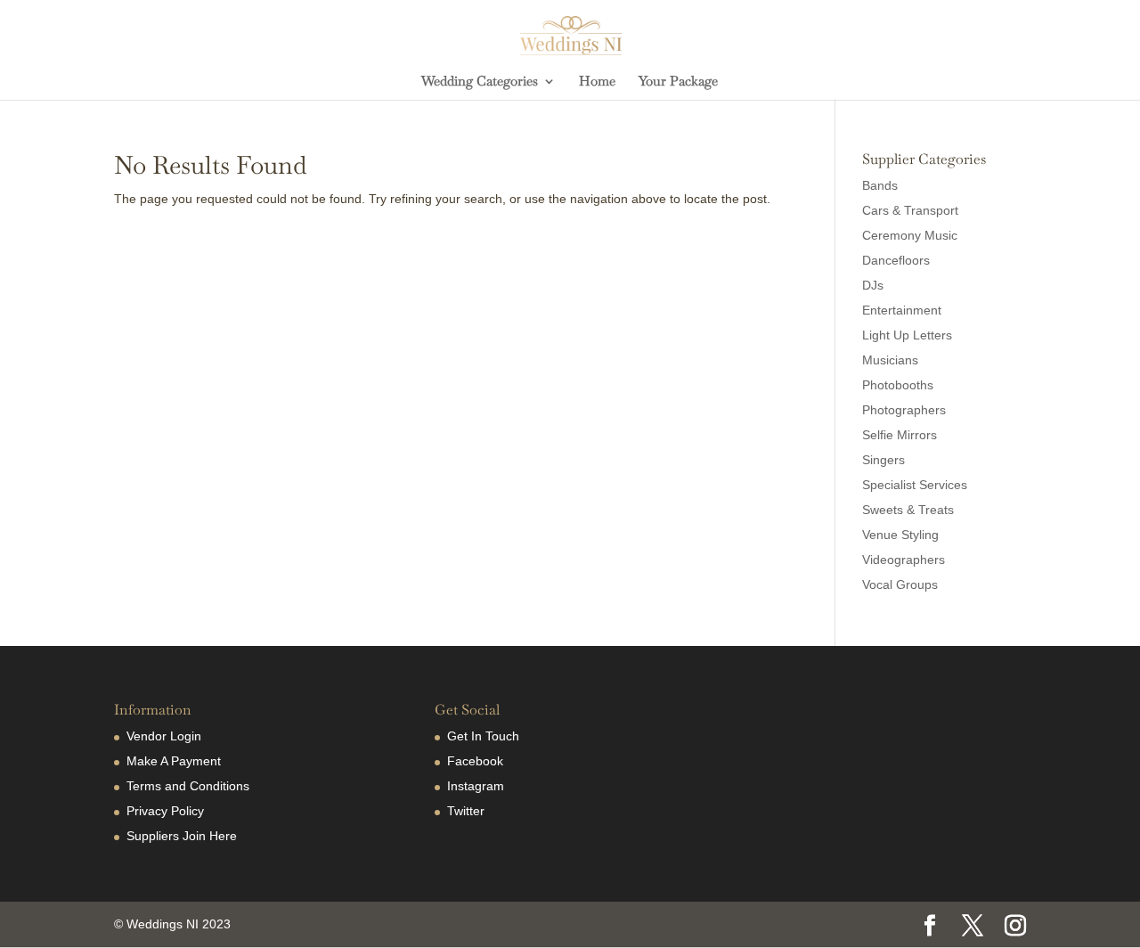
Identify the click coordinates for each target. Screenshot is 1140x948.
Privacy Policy (165, 811)
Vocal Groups (900, 584)
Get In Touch (483, 736)
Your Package (678, 82)
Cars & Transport (910, 210)
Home (597, 82)
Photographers (904, 410)
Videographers (903, 559)
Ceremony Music (909, 235)
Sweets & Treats (908, 510)
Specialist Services (914, 485)
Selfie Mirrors (899, 435)
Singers (883, 460)
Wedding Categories (479, 82)
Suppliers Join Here (181, 836)
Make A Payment (173, 761)
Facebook (475, 761)
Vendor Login (163, 736)
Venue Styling (900, 534)
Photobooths (897, 385)
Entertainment (901, 310)
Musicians (890, 360)
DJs (873, 285)
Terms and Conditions (187, 786)
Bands (880, 185)
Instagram (475, 786)
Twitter (465, 811)
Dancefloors (896, 260)
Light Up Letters (907, 335)
